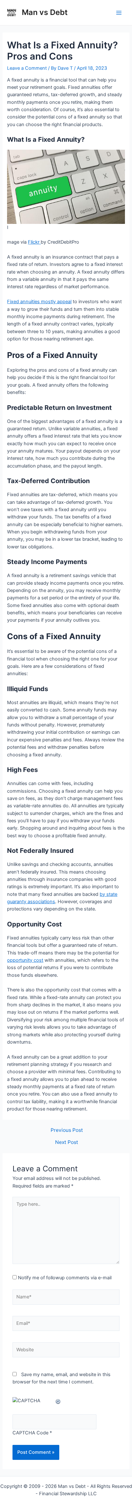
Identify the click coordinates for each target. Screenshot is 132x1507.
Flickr (34, 242)
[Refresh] (58, 1400)
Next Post (66, 1142)
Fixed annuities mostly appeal (39, 301)
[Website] (66, 1351)
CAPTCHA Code (30, 1433)
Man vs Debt (45, 12)
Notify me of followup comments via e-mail (64, 1278)
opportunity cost (25, 960)
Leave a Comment (27, 68)
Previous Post (67, 1130)
